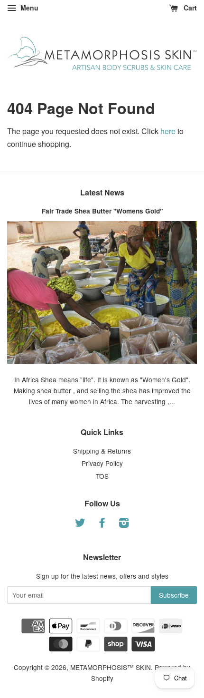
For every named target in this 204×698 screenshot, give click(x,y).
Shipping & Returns (102, 451)
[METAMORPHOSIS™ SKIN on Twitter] (80, 524)
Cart (189, 7)
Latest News (102, 192)
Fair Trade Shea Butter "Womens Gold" (102, 210)
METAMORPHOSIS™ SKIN (110, 667)
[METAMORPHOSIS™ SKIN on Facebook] (102, 524)
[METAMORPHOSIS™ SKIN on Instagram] (124, 524)
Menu (28, 7)
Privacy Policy (102, 463)
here (168, 131)
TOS (102, 476)
